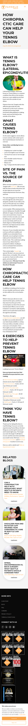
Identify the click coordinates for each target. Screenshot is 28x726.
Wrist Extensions (9, 384)
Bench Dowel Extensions (11, 398)
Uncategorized (16, 46)
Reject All (14, 722)
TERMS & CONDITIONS (8, 617)
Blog (14, 535)
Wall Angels (7, 402)
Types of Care (17, 537)
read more (14, 501)
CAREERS (4, 610)
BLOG (3, 604)
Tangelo (16, 251)
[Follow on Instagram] (10, 627)
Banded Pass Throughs (11, 394)
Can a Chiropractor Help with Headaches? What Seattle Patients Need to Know (13, 487)
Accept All (14, 718)
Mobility (6, 496)
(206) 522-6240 (17, 1)
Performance (14, 496)
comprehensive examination (11, 318)
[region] (14, 715)
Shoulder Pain (8, 537)
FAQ (2, 607)
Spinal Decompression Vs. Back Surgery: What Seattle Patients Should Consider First (13, 568)
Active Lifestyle (18, 494)
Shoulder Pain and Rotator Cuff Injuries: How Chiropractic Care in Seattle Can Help (13, 529)
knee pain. (14, 186)
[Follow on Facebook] (2, 627)
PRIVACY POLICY (6, 614)
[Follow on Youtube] (13, 627)
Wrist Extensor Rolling (11, 380)
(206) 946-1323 (19, 3)
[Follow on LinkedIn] (6, 627)
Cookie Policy (22, 714)
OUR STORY (4, 601)
